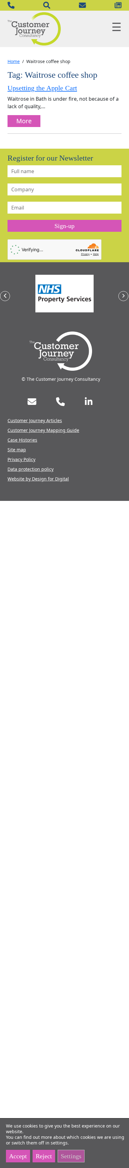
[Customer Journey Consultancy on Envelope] (32, 401)
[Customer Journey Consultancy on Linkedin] (88, 401)
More (24, 121)
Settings (71, 1156)
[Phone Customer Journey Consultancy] (60, 401)
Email (82, 5)
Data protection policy (31, 469)
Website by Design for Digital (38, 479)
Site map (17, 450)
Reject (44, 1156)
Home (14, 61)
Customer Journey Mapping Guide (43, 430)
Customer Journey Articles (35, 420)
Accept (18, 1156)
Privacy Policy (21, 459)
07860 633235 (11, 5)
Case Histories (22, 440)
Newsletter (118, 5)
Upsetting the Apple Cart (42, 88)
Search (46, 5)
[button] (5, 296)
